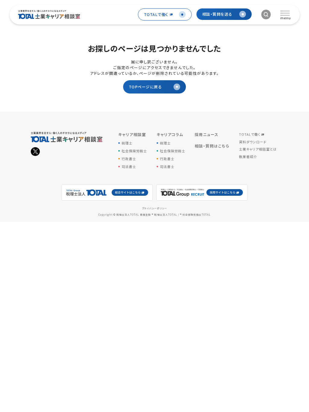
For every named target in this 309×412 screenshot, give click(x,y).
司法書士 (129, 166)
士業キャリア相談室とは (258, 149)
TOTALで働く (250, 134)
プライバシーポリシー (154, 208)
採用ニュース (206, 134)
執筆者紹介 (248, 156)
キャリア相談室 (132, 134)
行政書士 (129, 158)
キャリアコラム (170, 134)
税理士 (127, 143)
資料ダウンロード (252, 141)
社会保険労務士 (134, 150)
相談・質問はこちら (212, 146)
